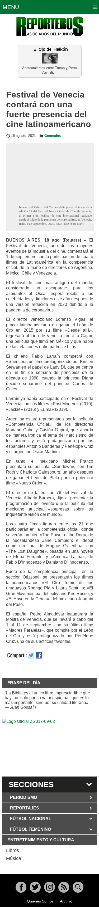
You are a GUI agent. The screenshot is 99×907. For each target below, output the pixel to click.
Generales (52, 136)
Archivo (66, 901)
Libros (12, 850)
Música (13, 858)
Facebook (21, 887)
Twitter (35, 887)
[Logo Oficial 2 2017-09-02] (49, 747)
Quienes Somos (40, 901)
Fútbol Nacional (30, 818)
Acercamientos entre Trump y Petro (49, 68)
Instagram (49, 887)
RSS (63, 887)
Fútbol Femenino (30, 829)
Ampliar (49, 72)
